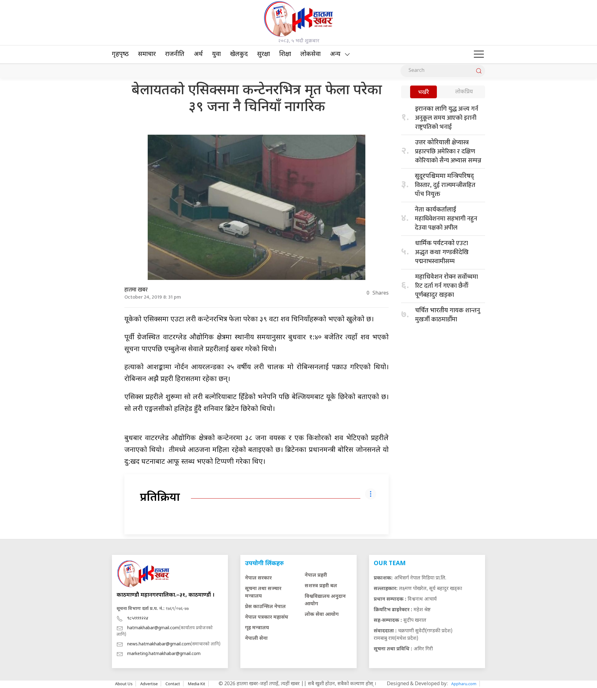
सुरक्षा (263, 54)
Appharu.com (463, 683)
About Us (123, 683)
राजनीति (174, 54)
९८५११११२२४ (137, 618)
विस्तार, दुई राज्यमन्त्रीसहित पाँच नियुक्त (445, 185)
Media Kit (196, 683)
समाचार (147, 54)
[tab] (423, 92)
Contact (172, 683)
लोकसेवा (310, 54)
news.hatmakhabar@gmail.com (159, 644)
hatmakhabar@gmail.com (153, 628)
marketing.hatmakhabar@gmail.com (164, 654)
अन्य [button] (335, 54)
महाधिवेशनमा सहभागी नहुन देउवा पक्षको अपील (446, 219)
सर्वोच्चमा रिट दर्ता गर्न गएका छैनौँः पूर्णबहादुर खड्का (446, 286)
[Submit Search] (479, 71)
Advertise (149, 683)
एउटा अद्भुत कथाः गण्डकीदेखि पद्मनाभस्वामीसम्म (442, 252)
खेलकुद (239, 54)
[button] (479, 54)
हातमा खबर (136, 290)
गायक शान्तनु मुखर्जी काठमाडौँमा (447, 315)
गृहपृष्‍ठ (120, 54)
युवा (216, 54)
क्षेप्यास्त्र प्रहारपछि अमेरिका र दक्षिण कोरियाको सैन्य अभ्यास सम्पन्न (448, 151)
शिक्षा (285, 54)
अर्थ (198, 54)
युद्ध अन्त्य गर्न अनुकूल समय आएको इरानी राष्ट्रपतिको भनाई (446, 118)
